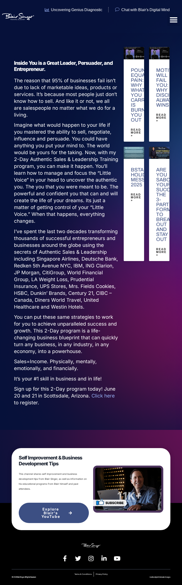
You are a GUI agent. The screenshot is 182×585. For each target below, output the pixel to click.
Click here (103, 396)
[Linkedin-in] (104, 558)
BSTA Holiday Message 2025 (143, 177)
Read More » (136, 132)
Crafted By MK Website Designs (160, 577)
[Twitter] (78, 558)
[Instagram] (91, 558)
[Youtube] (117, 558)
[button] (173, 19)
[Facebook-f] (65, 558)
